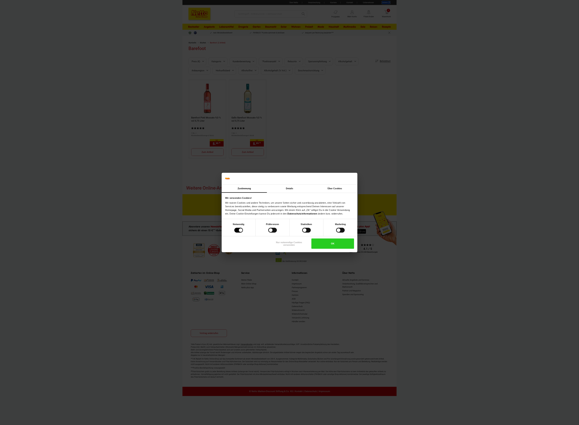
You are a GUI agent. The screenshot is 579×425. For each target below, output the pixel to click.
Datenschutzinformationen (302, 213)
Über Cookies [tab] (334, 188)
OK (332, 243)
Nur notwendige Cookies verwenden (289, 243)
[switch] (272, 230)
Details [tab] (289, 188)
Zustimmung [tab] (244, 188)
